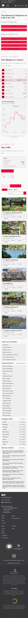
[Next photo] (25, 204)
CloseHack (17, 563)
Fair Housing (5, 537)
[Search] (24, 193)
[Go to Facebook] (2, 495)
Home (3, 518)
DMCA (3, 533)
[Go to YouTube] (4, 495)
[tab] (4, 190)
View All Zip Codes (7, 170)
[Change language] (15, 6)
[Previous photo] (3, 204)
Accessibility (4, 535)
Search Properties (16, 518)
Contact (3, 522)
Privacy (3, 528)
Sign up (18, 5)
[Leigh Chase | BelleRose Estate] (14, 547)
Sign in (22, 5)
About (3, 515)
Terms (3, 530)
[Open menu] (26, 6)
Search (13, 515)
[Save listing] (24, 199)
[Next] (12, 177)
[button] (14, 80)
